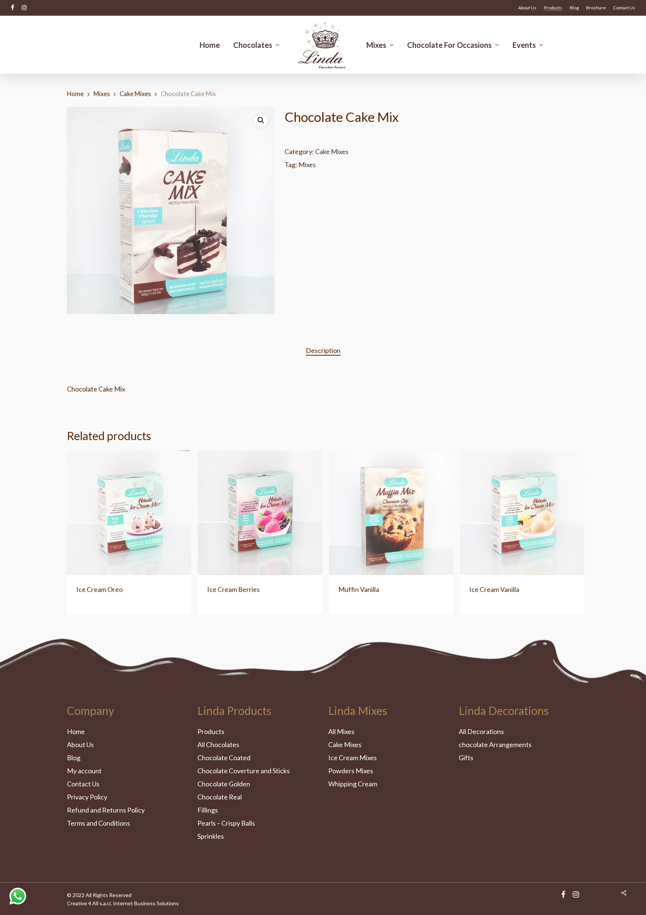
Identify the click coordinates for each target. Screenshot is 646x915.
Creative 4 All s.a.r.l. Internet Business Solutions (123, 903)
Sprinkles (210, 836)
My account (84, 771)
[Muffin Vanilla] (391, 513)
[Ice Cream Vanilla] (522, 513)
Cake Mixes (135, 94)
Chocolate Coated (223, 757)
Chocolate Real (219, 797)
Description (323, 350)
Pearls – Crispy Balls (226, 823)
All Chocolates (218, 744)
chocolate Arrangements (495, 744)
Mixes (101, 94)
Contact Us (83, 784)
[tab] (323, 350)
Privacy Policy (87, 797)
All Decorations (481, 731)
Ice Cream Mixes (352, 757)
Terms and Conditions (98, 823)
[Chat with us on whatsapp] (17, 902)
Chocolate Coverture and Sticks (243, 771)
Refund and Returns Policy (106, 810)
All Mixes (341, 731)
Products (210, 731)
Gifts (466, 757)
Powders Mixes (350, 771)
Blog (73, 757)
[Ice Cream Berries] (260, 513)
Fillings (207, 810)
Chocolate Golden (223, 784)
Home (75, 94)
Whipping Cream (352, 784)
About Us (80, 744)
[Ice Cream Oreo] (129, 513)
